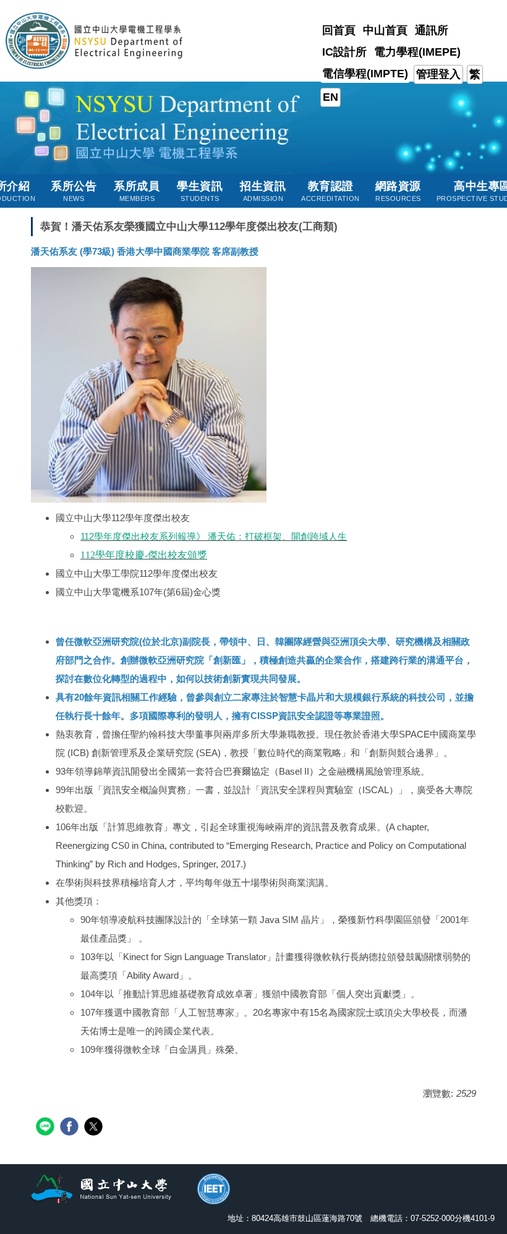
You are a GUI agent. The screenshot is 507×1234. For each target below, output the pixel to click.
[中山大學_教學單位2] (95, 40)
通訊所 (431, 30)
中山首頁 (385, 30)
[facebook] (71, 1128)
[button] (73, 191)
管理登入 (438, 74)
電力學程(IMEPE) (417, 52)
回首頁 (339, 30)
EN (330, 97)
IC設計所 (344, 52)
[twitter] (95, 1128)
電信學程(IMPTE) (365, 73)
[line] (47, 1128)
